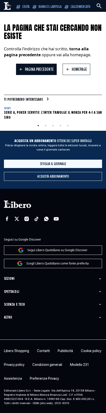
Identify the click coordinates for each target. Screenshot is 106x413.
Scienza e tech (14, 304)
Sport (7, 108)
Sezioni (9, 279)
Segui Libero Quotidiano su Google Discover (57, 250)
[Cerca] (99, 6)
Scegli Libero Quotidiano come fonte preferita (57, 263)
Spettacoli (11, 292)
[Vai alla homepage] (7, 6)
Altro (8, 317)
